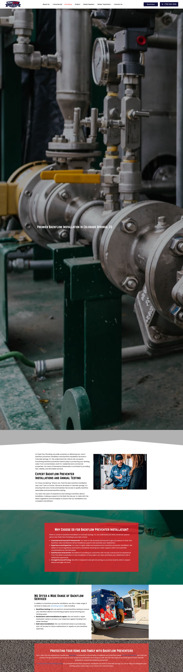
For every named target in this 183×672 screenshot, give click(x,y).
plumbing (72, 655)
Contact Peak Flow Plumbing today (49, 663)
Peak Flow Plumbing (129, 655)
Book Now (151, 4)
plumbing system (57, 606)
